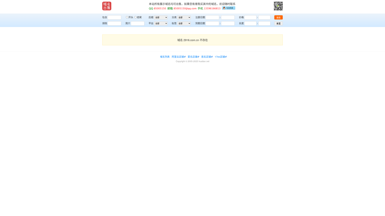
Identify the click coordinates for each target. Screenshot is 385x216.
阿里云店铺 (178, 56)
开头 (131, 17)
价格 (241, 17)
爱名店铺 (192, 56)
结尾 (139, 17)
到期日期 (200, 23)
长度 (241, 23)
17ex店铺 (220, 56)
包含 (104, 17)
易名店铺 (206, 56)
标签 (174, 23)
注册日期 (200, 17)
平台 (151, 23)
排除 (104, 23)
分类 (174, 17)
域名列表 (165, 56)
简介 (127, 23)
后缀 (151, 17)
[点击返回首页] (106, 6)
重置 (278, 23)
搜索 (278, 17)
